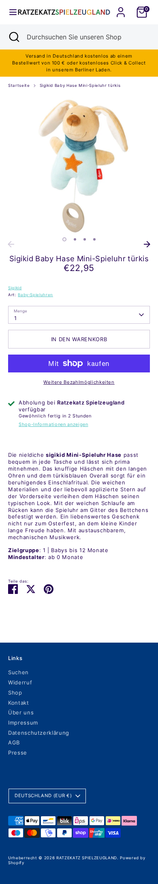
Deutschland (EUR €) (43, 795)
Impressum (23, 722)
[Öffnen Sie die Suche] (13, 36)
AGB (14, 742)
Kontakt (18, 702)
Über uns (21, 712)
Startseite (19, 85)
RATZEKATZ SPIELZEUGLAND (86, 858)
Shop (15, 692)
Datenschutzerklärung (38, 732)
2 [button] (75, 239)
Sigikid (15, 288)
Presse (17, 752)
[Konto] (121, 7)
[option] (79, 166)
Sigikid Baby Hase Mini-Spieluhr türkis (80, 85)
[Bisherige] (11, 244)
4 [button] (94, 239)
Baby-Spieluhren (35, 295)
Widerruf (20, 682)
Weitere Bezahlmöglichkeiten (79, 382)
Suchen (18, 672)
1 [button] (64, 239)
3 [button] (84, 239)
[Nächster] (147, 244)
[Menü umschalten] (9, 12)
